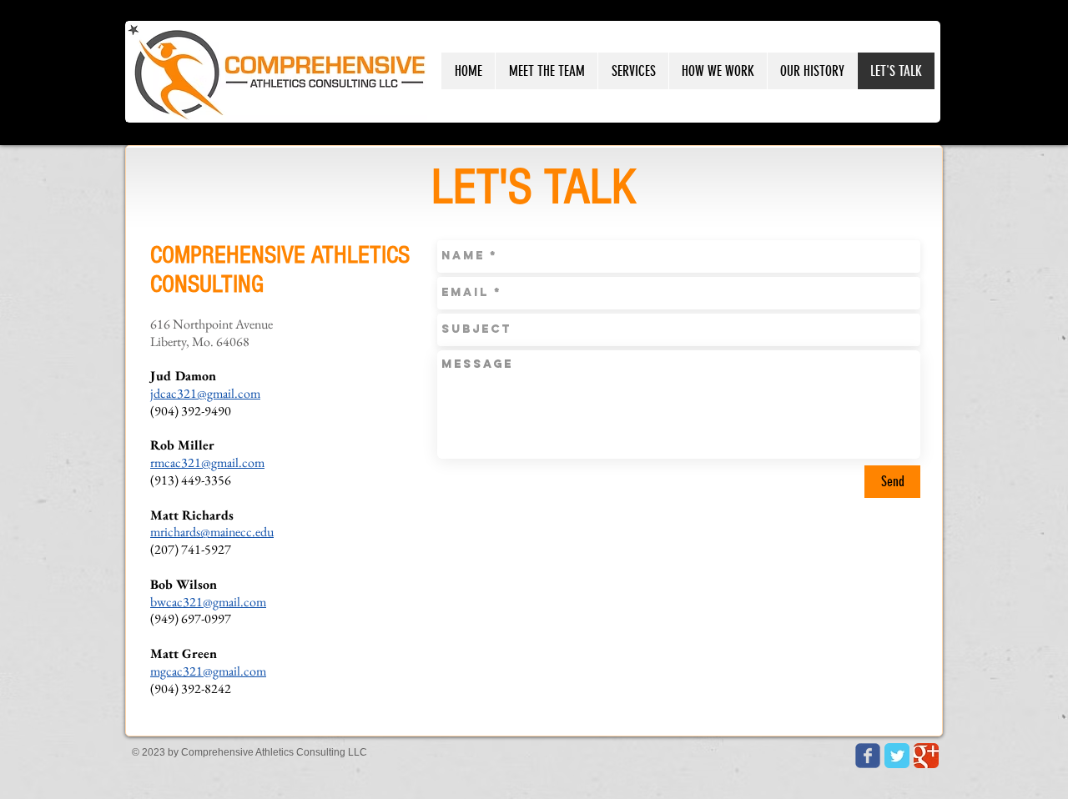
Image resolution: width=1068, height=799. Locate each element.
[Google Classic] (926, 755)
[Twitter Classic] (896, 755)
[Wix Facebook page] (867, 755)
